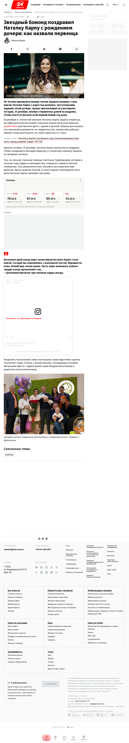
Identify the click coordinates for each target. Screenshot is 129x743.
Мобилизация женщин (97, 601)
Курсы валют (13, 630)
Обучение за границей (97, 643)
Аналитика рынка (15, 655)
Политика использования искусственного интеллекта (92, 554)
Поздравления (73, 5)
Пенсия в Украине (15, 643)
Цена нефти (13, 626)
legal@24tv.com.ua (97, 704)
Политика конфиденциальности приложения (94, 562)
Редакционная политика (71, 555)
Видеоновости (14, 604)
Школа (90, 632)
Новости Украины (15, 597)
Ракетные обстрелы (56, 594)
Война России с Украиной (60, 590)
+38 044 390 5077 (43, 549)
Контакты (110, 551)
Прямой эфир (13, 601)
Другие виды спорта (56, 669)
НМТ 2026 (91, 636)
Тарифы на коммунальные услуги (22, 636)
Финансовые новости (17, 633)
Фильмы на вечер (55, 633)
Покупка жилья (14, 658)
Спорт (51, 652)
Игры (109, 574)
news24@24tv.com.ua (14, 549)
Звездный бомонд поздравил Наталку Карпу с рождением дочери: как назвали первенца (59, 12)
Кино (50, 623)
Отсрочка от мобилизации (99, 608)
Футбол (51, 658)
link (36, 567)
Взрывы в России (55, 611)
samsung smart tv (117, 715)
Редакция (69, 550)
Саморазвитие (94, 639)
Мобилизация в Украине (100, 590)
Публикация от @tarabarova (28, 351)
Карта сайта (111, 570)
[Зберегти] (76, 49)
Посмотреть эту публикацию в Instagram (24, 318)
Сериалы (51, 640)
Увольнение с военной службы (101, 594)
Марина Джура (18, 41)
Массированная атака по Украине (62, 608)
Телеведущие (71, 564)
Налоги (11, 640)
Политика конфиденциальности (94, 546)
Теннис (51, 662)
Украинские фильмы (56, 630)
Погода (11, 611)
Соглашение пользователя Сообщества (91, 569)
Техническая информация (112, 546)
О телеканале (71, 560)
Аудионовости (14, 608)
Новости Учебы (95, 623)
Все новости (14, 590)
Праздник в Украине (53, 5)
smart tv (102, 715)
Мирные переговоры (56, 601)
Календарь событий (93, 5)
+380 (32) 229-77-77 (82, 701)
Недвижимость (15, 652)
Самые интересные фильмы (59, 626)
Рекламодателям (72, 568)
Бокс (50, 655)
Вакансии (110, 556)
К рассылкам (50, 684)
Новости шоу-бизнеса (23, 12)
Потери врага (53, 614)
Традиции (36, 5)
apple (88, 715)
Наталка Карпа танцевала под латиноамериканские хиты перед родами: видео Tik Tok (41, 140)
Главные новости (15, 594)
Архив (109, 566)
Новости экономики (17, 623)
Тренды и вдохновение (17, 662)
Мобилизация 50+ (95, 597)
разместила (10, 126)
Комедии (51, 636)
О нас (68, 546)
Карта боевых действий (57, 597)
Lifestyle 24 (8, 12)
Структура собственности (113, 560)
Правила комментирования (93, 576)
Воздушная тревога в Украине (60, 604)
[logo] (20, 4)
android (74, 715)
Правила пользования (74, 572)
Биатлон (51, 665)
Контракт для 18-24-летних (99, 604)
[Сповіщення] (124, 5)
